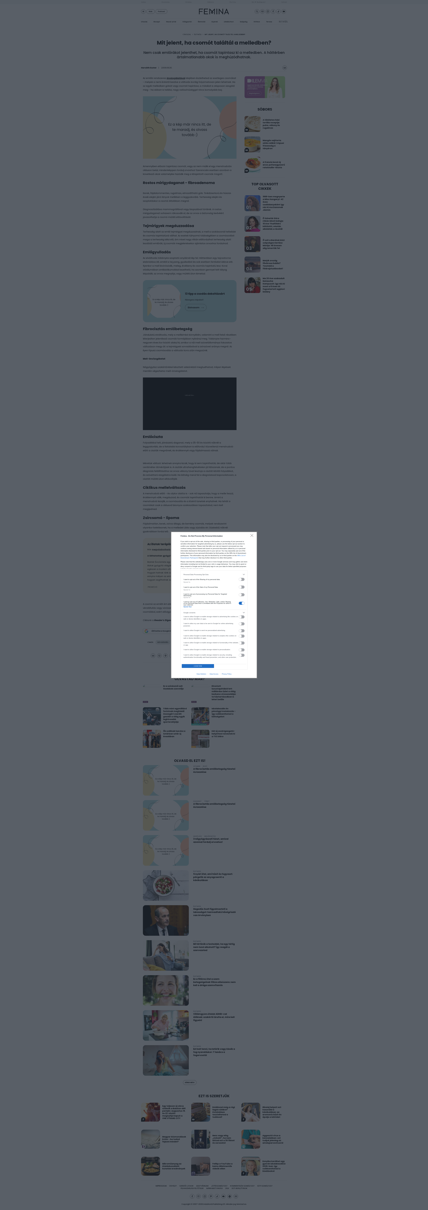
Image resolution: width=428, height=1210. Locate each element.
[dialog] (214, 605)
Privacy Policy (226, 674)
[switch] (242, 579)
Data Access (214, 674)
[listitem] (214, 574)
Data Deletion (201, 674)
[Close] (252, 536)
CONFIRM (198, 666)
